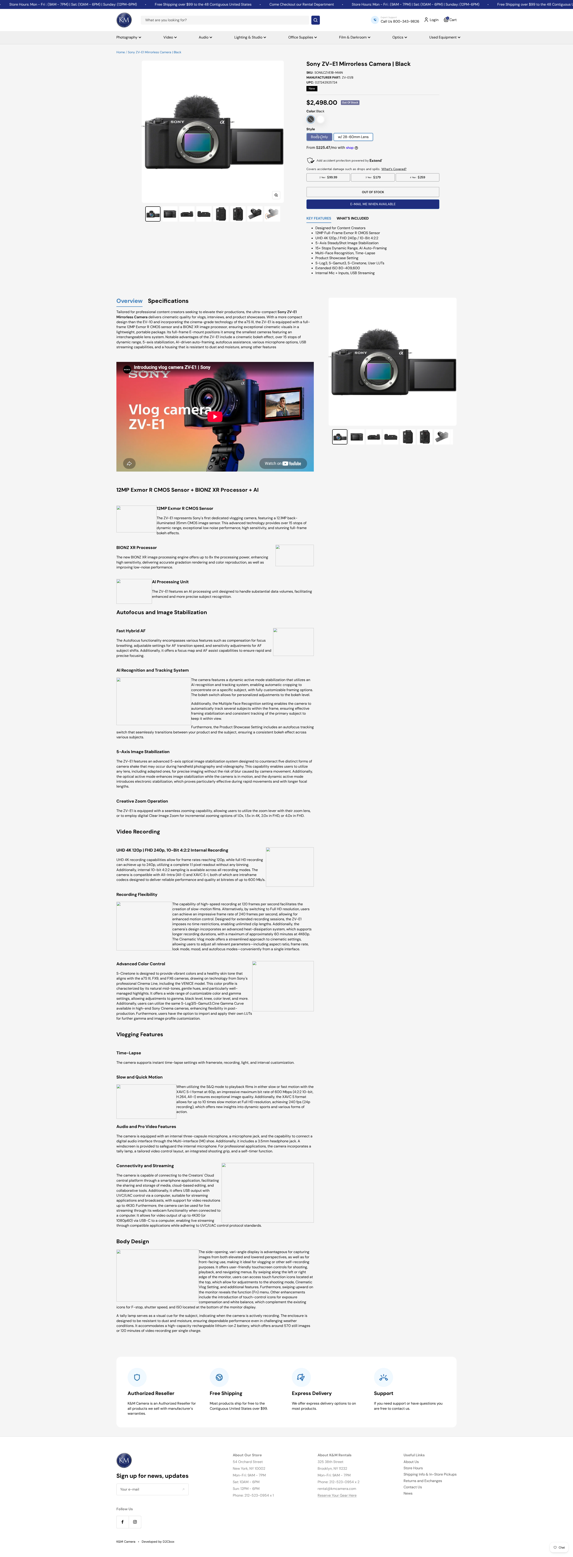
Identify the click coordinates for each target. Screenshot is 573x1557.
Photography (126, 37)
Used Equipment (443, 37)
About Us (411, 1461)
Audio (203, 37)
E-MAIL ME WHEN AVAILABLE (373, 204)
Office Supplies (300, 37)
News (408, 1493)
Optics (397, 37)
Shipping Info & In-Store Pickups (430, 1474)
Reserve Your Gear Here (337, 1495)
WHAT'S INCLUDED (353, 219)
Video (168, 37)
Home (120, 52)
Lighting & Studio (248, 37)
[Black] (310, 119)
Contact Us (413, 1487)
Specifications (168, 301)
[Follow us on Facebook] (122, 1522)
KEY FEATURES (318, 219)
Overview (129, 301)
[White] (320, 119)
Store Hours (413, 1468)
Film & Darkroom (353, 37)
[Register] (183, 1489)
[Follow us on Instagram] (135, 1522)
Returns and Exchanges (423, 1480)
